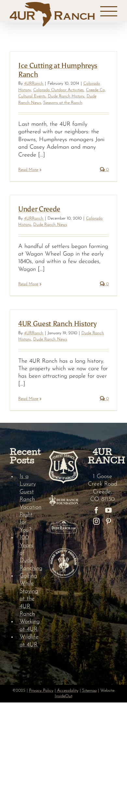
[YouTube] (108, 510)
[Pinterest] (108, 521)
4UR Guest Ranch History (57, 323)
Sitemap (89, 690)
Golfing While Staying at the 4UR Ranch (29, 595)
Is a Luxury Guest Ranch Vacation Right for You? (29, 503)
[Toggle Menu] (109, 11)
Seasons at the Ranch (62, 103)
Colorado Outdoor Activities (58, 90)
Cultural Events (32, 96)
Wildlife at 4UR (29, 641)
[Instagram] (96, 521)
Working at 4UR (29, 625)
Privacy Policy (41, 690)
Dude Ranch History (66, 96)
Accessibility (67, 690)
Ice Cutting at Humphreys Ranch (57, 69)
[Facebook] (96, 510)
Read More (28, 170)
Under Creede (39, 209)
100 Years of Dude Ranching (29, 553)
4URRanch (33, 83)
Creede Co (95, 90)
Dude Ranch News (50, 225)
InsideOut (63, 696)
